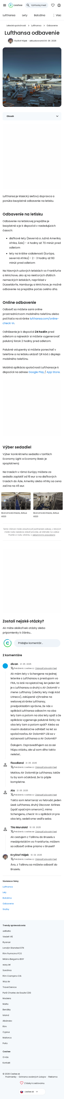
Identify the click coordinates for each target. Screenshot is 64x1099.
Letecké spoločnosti (16, 25)
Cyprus (6, 1032)
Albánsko (7, 1020)
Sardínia (7, 970)
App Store (53, 372)
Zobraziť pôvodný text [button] (46, 668)
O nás (6, 1057)
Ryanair (7, 942)
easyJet (7, 964)
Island (6, 1015)
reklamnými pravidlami (43, 534)
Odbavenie (52, 25)
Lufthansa (9, 15)
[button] (4, 5)
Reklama (52, 1076)
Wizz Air (6, 981)
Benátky (7, 1009)
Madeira (7, 998)
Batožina (39, 15)
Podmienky (10, 1076)
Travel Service (9, 987)
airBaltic (7, 931)
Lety (24, 15)
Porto (5, 1043)
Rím (5, 1026)
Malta (5, 1004)
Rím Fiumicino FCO (12, 953)
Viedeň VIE (8, 936)
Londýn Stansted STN (13, 947)
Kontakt (6, 1062)
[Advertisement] (32, 156)
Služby (6, 909)
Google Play (36, 372)
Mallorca (7, 1037)
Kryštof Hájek (20, 40)
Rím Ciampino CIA (12, 976)
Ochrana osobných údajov (32, 1076)
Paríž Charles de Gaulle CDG (17, 992)
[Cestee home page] (15, 5)
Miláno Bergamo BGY (13, 959)
